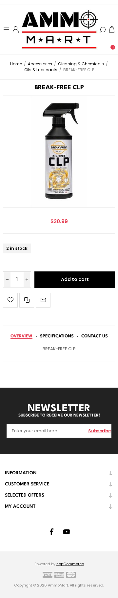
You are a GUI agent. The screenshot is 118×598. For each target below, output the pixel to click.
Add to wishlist (10, 300)
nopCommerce (70, 563)
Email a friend (43, 300)
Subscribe (99, 431)
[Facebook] (51, 531)
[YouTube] (66, 531)
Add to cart (75, 279)
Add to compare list (26, 300)
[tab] (21, 336)
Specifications (57, 336)
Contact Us (94, 336)
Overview (21, 336)
